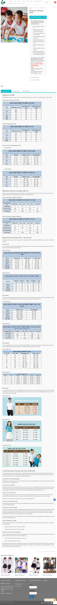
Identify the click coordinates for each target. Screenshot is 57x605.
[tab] (2, 86)
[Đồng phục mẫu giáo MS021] (49, 565)
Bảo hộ (31, 1)
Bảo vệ (28, 1)
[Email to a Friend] (34, 80)
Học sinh (23, 1)
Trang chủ (10, 1)
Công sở (14, 1)
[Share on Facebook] (30, 80)
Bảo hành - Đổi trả (26, 91)
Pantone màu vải (16, 91)
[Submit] (55, 2)
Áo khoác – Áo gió (17, 3)
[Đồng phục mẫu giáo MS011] (21, 565)
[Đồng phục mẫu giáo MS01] (7, 565)
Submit (31, 597)
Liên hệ (23, 3)
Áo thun (19, 1)
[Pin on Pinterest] (36, 80)
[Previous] (1, 567)
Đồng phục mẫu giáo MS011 (20, 575)
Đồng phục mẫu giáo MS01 (5, 575)
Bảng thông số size (6, 91)
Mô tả (2, 86)
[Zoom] (2, 41)
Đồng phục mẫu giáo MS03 (33, 575)
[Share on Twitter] (32, 80)
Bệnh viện (10, 3)
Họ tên (31, 584)
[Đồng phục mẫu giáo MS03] (35, 565)
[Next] (56, 567)
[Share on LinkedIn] (38, 80)
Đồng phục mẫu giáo (36, 77)
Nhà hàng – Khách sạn (38, 1)
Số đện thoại (31, 590)
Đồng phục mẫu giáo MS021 (48, 575)
